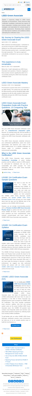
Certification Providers (14, 391)
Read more (16, 172)
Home (3, 12)
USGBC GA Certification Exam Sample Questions (14, 178)
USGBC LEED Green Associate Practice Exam (15, 266)
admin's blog (7, 172)
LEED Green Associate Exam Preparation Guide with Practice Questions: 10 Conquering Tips (15, 105)
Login (21, 2)
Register (27, 2)
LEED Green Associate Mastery (15, 83)
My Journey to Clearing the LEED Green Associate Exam (15, 38)
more (28, 367)
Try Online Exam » (16, 325)
